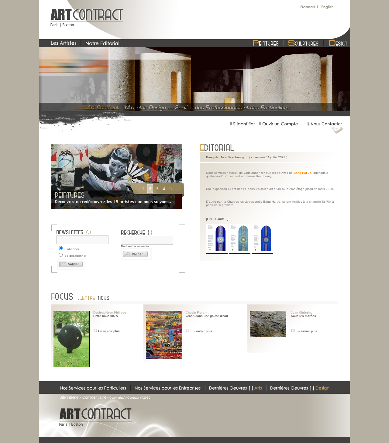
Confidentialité (94, 397)
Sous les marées (303, 316)
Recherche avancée (135, 246)
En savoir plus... (110, 331)
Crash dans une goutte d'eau (207, 316)
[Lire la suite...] (217, 219)
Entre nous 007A (105, 316)
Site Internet (69, 397)
